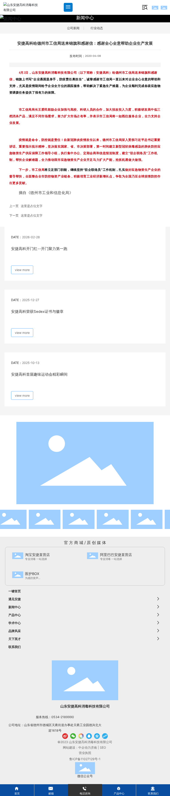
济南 (94, 747)
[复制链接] (105, 736)
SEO (103, 747)
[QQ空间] (97, 736)
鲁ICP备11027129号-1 (84, 759)
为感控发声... (32, 578)
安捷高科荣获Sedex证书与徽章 (37, 311)
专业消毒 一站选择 (36, 559)
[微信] (73, 736)
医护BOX (32, 573)
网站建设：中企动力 (77, 747)
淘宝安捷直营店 (37, 554)
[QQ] (89, 736)
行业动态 (97, 28)
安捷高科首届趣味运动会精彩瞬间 (39, 374)
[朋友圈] (81, 736)
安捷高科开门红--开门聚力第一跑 (39, 248)
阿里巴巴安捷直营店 (116, 554)
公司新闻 (73, 28)
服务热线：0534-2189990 (55, 717)
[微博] (65, 736)
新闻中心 (85, 17)
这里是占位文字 (31, 206)
